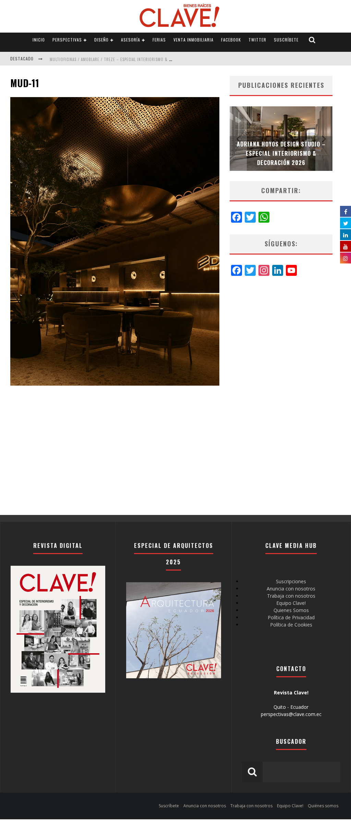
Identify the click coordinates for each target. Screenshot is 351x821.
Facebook (231, 40)
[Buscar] (312, 40)
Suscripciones (291, 581)
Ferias (159, 40)
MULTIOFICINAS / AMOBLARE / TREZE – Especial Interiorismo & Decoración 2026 (126, 59)
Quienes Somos (291, 610)
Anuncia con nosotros (291, 588)
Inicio (39, 40)
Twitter (257, 40)
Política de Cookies (291, 624)
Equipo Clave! (291, 603)
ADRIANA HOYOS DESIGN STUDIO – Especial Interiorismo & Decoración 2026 (281, 153)
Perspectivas (67, 40)
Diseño (101, 40)
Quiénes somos (323, 806)
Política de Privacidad (291, 617)
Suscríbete (286, 40)
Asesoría (130, 40)
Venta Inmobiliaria (193, 40)
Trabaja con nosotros (291, 596)
